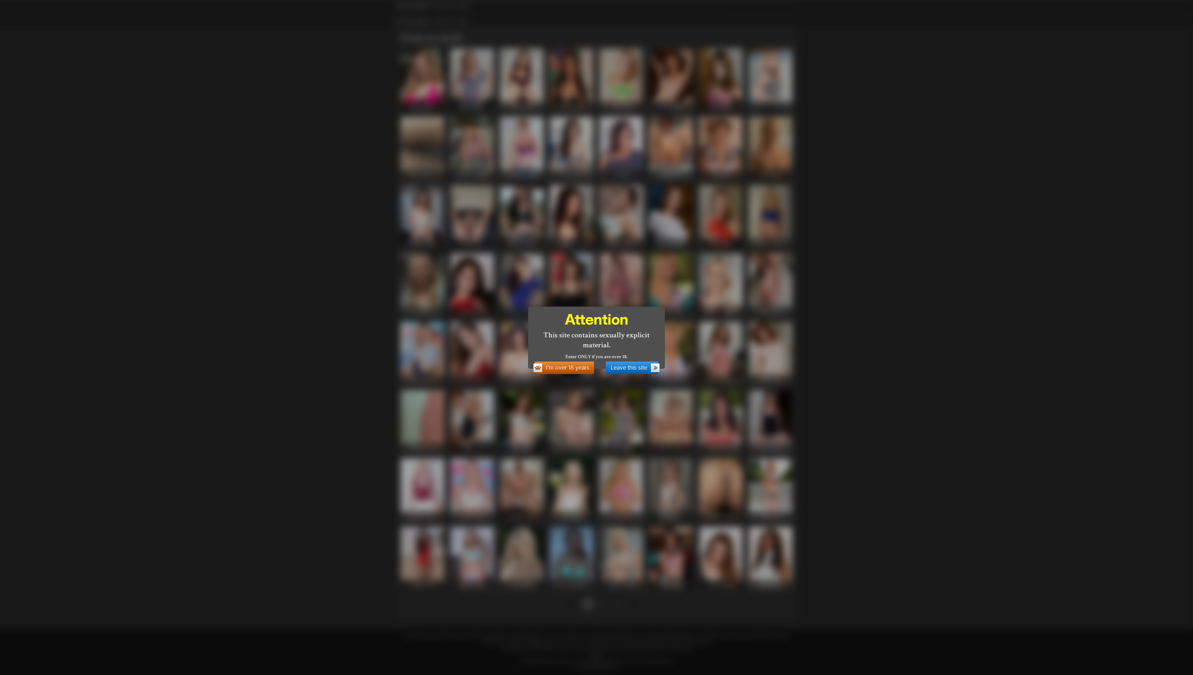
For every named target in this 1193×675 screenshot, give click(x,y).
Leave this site (628, 367)
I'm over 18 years (567, 367)
